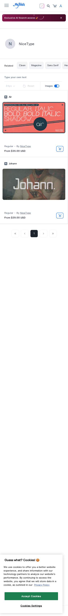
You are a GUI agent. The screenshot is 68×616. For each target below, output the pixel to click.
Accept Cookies (31, 596)
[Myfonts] (19, 7)
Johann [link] (13, 163)
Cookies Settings (31, 606)
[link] (55, 6)
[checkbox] (56, 86)
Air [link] (10, 97)
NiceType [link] (25, 146)
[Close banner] (61, 18)
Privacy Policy (42, 585)
